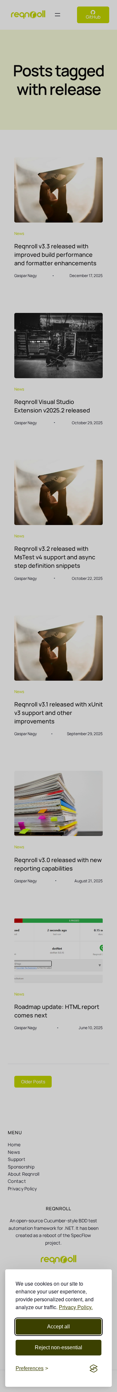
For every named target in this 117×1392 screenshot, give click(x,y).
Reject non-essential (58, 1347)
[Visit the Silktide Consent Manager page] (93, 1368)
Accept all (58, 1326)
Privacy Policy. (76, 1307)
